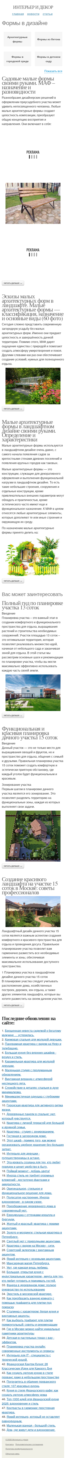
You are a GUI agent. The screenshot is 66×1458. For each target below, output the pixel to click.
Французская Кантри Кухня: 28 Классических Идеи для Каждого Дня (27, 1366)
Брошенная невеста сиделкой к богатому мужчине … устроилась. (31, 1032)
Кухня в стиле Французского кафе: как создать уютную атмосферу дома (30, 1392)
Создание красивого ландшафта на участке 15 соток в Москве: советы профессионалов (30, 885)
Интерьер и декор (33, 7)
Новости (33, 14)
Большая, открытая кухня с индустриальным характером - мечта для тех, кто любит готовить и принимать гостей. (32, 1276)
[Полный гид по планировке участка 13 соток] (33, 692)
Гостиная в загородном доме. (27, 1136)
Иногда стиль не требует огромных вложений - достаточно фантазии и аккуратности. (28, 1179)
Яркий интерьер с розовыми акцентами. (34, 1259)
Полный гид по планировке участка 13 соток (32, 605)
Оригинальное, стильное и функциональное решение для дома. (27, 1190)
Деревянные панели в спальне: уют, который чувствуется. (29, 1116)
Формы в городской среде (17, 59)
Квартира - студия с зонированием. (30, 1131)
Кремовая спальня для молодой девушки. (33, 1039)
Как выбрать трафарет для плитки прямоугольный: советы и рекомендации (29, 1322)
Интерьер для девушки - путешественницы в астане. (21, 1155)
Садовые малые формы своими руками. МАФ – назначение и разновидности (28, 84)
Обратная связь (12, 1453)
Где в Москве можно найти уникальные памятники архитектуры (31, 1331)
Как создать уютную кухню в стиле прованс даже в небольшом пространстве (30, 1375)
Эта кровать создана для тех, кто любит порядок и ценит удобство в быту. (31, 1164)
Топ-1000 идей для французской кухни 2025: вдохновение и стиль (30, 1401)
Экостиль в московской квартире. (29, 1294)
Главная (18, 14)
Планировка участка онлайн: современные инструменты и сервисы (28, 1348)
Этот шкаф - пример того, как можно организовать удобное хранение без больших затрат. (33, 1144)
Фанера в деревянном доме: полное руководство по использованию (29, 1287)
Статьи (48, 14)
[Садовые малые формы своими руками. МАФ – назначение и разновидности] (33, 203)
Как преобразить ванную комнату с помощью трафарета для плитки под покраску (28, 1302)
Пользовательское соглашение (29, 1444)
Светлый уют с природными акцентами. (34, 1241)
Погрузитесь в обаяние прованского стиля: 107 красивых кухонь (29, 1383)
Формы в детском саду (48, 59)
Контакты (10, 1444)
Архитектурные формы (17, 39)
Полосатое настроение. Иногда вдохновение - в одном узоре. (25, 1199)
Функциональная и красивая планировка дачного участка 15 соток (30, 732)
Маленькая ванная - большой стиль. (31, 1425)
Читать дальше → (13, 283)
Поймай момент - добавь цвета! (28, 1171)
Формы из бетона (48, 39)
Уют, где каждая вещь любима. (27, 1267)
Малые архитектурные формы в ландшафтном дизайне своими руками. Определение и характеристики (29, 430)
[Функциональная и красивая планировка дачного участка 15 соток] (33, 836)
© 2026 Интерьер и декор (17, 1439)
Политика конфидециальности (19, 1448)
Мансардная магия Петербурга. (28, 1263)
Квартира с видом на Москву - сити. (31, 1245)
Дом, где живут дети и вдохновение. (31, 1430)
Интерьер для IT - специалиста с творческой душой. (26, 1357)
